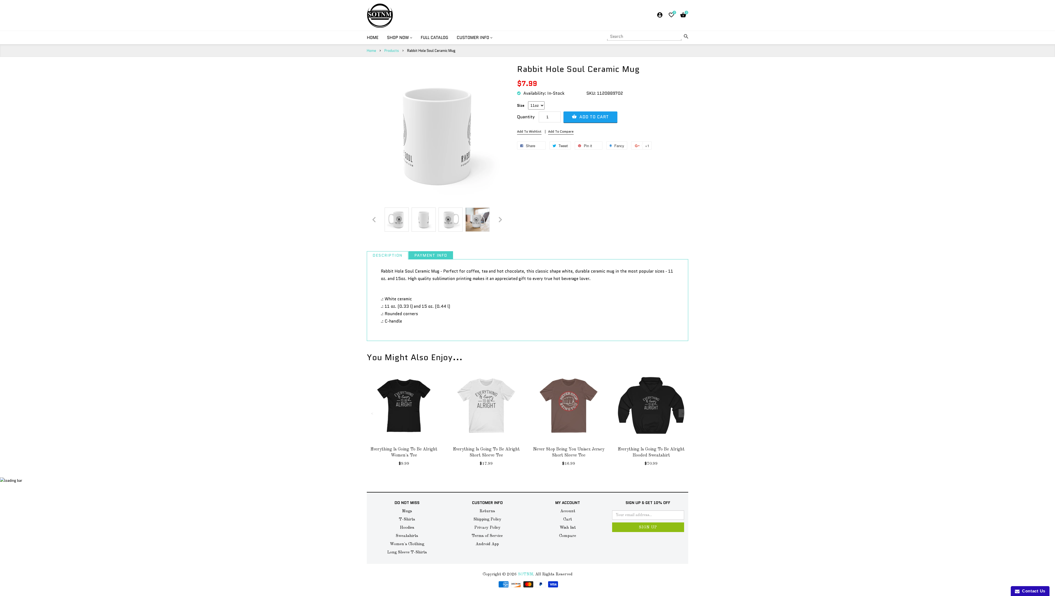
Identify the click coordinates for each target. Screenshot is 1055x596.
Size (520, 105)
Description (387, 255)
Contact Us (1032, 591)
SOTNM (525, 574)
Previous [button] (372, 413)
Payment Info (430, 255)
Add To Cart (593, 117)
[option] (397, 220)
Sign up (648, 527)
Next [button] (683, 413)
